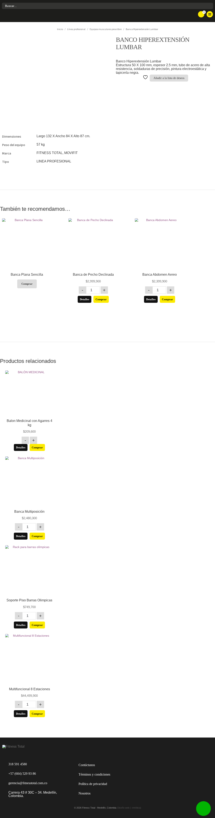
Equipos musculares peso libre (106, 29)
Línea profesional (76, 29)
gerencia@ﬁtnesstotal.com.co (27, 783)
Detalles (84, 299)
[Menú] (210, 14)
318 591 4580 (17, 764)
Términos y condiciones (94, 774)
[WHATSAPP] (203, 808)
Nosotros (84, 793)
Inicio (60, 29)
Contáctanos (87, 765)
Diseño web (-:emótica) (129, 808)
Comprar (27, 283)
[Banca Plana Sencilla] (27, 243)
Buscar (209, 6)
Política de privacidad (93, 784)
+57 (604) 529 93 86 (22, 773)
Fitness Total (28, 16)
